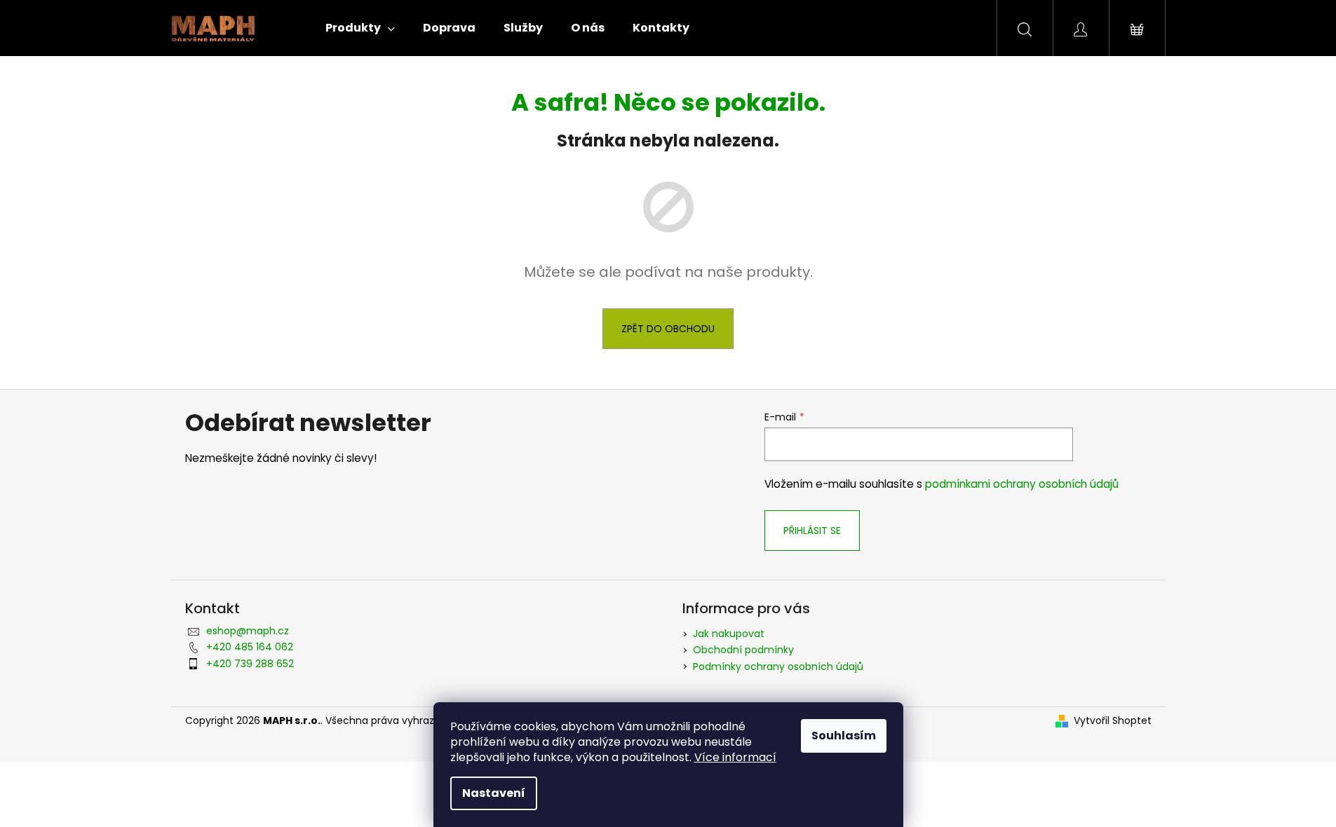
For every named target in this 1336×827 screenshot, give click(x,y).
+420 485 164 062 (249, 647)
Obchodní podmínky (743, 650)
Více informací (735, 757)
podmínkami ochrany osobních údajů (1022, 484)
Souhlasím (843, 735)
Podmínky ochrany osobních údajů (778, 666)
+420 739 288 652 (250, 664)
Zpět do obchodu (668, 329)
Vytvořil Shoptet (1113, 720)
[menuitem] (360, 28)
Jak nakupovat (728, 634)
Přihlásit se (812, 531)
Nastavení (493, 793)
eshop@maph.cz (247, 631)
